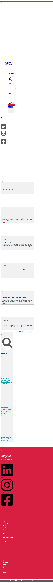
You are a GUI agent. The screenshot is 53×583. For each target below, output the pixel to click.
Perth (3, 568)
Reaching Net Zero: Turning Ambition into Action (7, 439)
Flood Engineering (5, 541)
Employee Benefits (5, 519)
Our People (4, 61)
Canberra (4, 571)
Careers (5, 65)
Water (9, 100)
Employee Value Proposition (8, 64)
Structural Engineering (12, 88)
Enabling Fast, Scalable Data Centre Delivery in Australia (6, 380)
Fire (3, 539)
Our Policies (6, 58)
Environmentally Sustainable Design (8, 537)
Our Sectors (4, 67)
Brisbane (4, 567)
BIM (3, 529)
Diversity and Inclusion (7, 62)
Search (2, 118)
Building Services (11, 73)
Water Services (5, 550)
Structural (4, 548)
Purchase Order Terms (6, 523)
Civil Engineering (11, 90)
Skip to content (2, 0)
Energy (10, 83)
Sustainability (6, 60)
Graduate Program (6, 66)
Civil (3, 531)
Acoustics (4, 527)
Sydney (4, 566)
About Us (4, 57)
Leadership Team (6, 63)
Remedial (10, 93)
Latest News (4, 115)
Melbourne (4, 570)
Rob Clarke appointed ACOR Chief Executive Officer (6, 410)
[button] (2, 117)
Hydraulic (4, 543)
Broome (4, 573)
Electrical (4, 535)
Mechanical (4, 545)
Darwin (4, 574)
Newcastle (4, 572)
